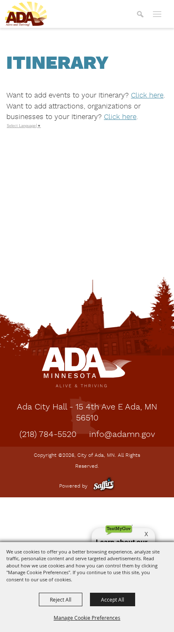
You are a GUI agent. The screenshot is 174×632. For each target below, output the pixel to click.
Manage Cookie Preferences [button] (87, 617)
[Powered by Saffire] (103, 486)
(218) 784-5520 (47, 435)
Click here (147, 95)
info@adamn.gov (122, 435)
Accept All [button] (112, 599)
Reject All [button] (60, 599)
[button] (140, 13)
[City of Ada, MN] (26, 14)
